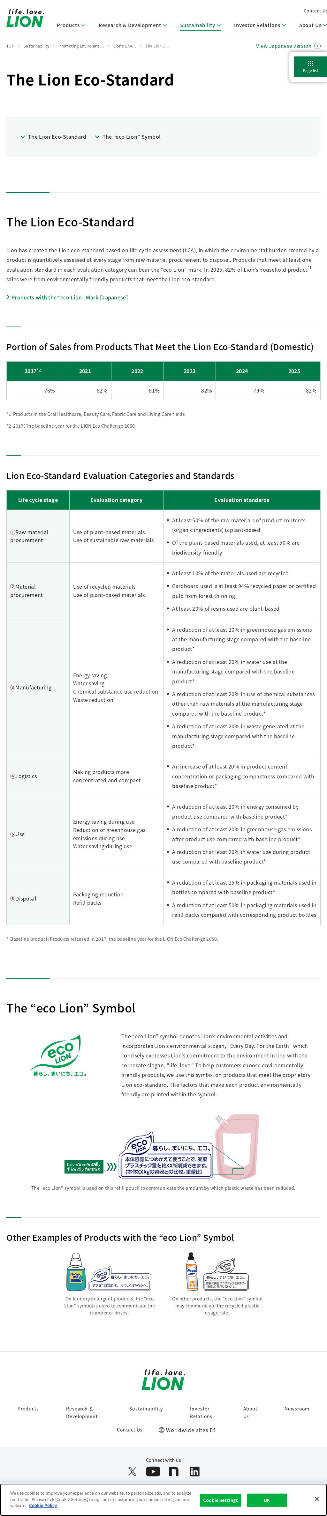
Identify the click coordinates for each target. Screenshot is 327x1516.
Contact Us (130, 1429)
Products (28, 1408)
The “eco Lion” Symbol (132, 136)
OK (267, 1500)
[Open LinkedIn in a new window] (194, 1471)
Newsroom (297, 1408)
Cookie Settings (220, 1500)
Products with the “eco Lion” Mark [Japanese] (69, 297)
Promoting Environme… (81, 45)
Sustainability (146, 1408)
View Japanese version (284, 46)
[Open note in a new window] (174, 1471)
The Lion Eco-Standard (57, 136)
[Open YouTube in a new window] (153, 1471)
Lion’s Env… (124, 45)
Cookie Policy (43, 1505)
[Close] (317, 1499)
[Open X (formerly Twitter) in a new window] (132, 1471)
